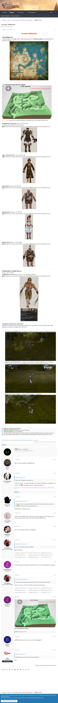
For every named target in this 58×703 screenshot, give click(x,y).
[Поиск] (55, 12)
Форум (12, 12)
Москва (26, 449)
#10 (55, 596)
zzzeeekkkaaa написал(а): (21, 579)
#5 (55, 513)
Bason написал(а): (20, 654)
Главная (4, 12)
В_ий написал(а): (19, 477)
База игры (36, 440)
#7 (55, 539)
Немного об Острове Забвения (26, 440)
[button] (25, 12)
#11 (55, 636)
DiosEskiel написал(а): (21, 544)
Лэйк (3, 26)
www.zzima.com (15, 440)
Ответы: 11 (12, 29)
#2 (55, 459)
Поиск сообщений (15, 16)
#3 (55, 473)
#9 (55, 575)
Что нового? (20, 12)
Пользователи (32, 12)
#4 (55, 497)
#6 (55, 526)
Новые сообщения (5, 16)
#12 (55, 650)
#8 (55, 561)
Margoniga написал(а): (21, 501)
